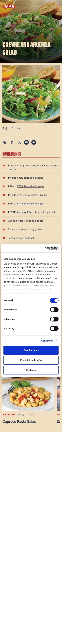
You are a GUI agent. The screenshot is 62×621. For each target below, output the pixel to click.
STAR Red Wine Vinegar (30, 186)
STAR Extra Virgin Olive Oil (32, 194)
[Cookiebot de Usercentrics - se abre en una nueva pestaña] (45, 248)
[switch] (54, 309)
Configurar (47, 340)
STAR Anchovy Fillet (21, 212)
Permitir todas (31, 350)
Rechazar (31, 370)
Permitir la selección (31, 360)
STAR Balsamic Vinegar (30, 203)
